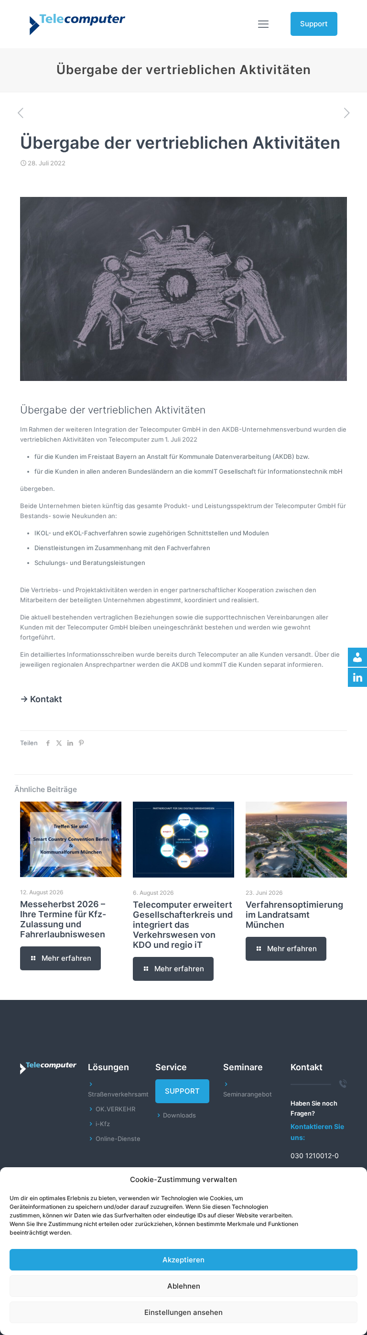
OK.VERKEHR (115, 1109)
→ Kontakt (41, 699)
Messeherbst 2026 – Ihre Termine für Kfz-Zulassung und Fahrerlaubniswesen (63, 919)
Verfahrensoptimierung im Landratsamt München (294, 915)
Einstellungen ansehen (183, 1312)
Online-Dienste (118, 1138)
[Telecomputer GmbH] (77, 24)
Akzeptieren (183, 1259)
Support (314, 23)
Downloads (179, 1115)
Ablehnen (183, 1286)
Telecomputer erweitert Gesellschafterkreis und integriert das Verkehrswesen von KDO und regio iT (183, 925)
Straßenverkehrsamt (118, 1094)
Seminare (243, 1067)
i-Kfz (103, 1124)
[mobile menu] (263, 24)
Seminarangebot (247, 1094)
